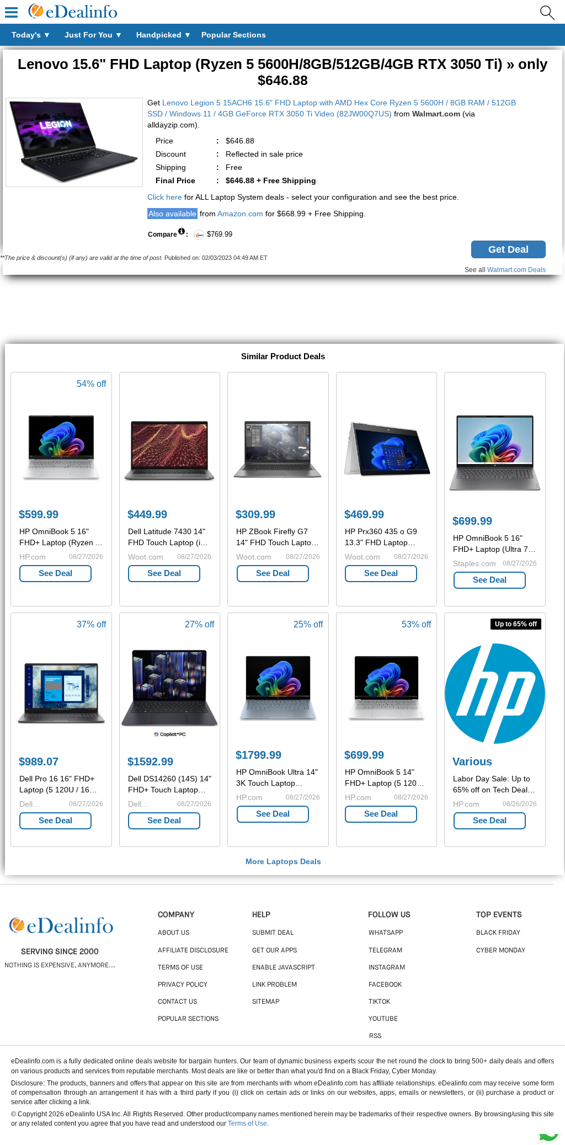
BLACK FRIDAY (498, 933)
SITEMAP (265, 1002)
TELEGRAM (385, 950)
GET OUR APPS (274, 950)
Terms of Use (247, 1123)
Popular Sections (188, 1019)
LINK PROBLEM (274, 985)
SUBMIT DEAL (273, 933)
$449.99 (147, 514)
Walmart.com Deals (516, 270)
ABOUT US (173, 933)
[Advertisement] (282, 310)
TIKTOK (379, 1002)
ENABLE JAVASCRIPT (283, 968)
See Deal (55, 573)
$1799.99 (258, 755)
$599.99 (38, 514)
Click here (164, 197)
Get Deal (508, 249)
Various (472, 761)
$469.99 (364, 514)
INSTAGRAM (387, 968)
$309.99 (255, 514)
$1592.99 (150, 761)
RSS (375, 1036)
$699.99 (472, 521)
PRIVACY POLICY (182, 985)
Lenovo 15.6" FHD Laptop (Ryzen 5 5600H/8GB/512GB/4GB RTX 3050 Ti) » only (282, 72)
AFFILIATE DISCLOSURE (193, 950)
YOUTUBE (383, 1019)
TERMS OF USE (180, 968)
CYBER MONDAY (500, 950)
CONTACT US (177, 1002)
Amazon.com (240, 213)
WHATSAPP (386, 933)
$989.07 (38, 761)
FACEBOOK (385, 985)
